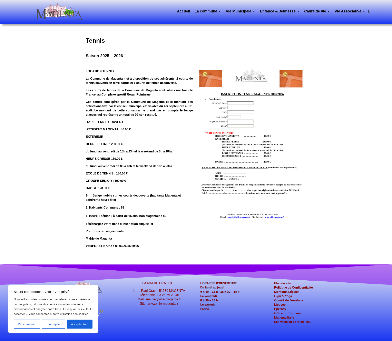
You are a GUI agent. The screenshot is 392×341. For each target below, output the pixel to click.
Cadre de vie (315, 11)
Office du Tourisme (287, 313)
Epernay (280, 309)
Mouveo (280, 304)
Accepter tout (79, 324)
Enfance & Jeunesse (278, 11)
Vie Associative (348, 11)
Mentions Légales (286, 291)
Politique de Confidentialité (293, 287)
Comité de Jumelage (288, 300)
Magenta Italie (284, 317)
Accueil (183, 11)
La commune (206, 11)
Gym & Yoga (283, 296)
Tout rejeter (53, 324)
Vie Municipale (238, 11)
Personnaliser (27, 324)
